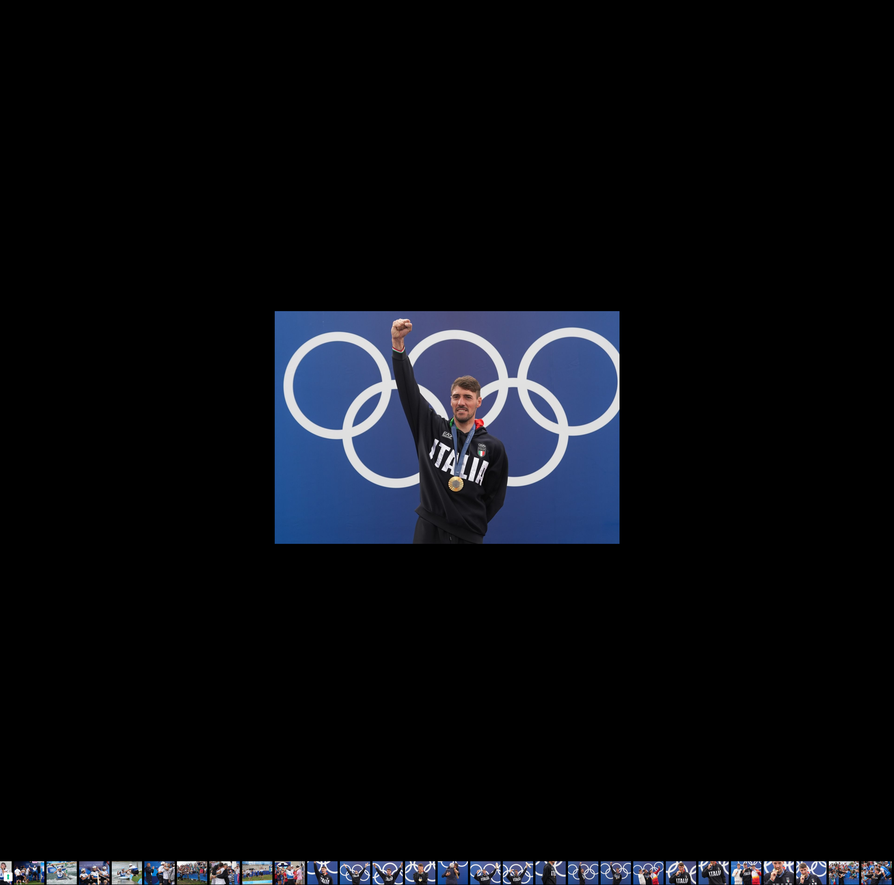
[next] (886, 435)
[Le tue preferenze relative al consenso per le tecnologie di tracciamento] (8, 876)
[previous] (8, 435)
